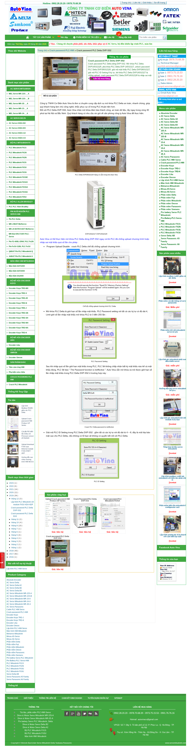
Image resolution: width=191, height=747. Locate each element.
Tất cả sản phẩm (42, 37)
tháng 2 (14, 544)
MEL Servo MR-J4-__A (18, 113)
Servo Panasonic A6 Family (18, 679)
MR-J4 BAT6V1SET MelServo (21, 229)
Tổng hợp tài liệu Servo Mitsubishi (172, 448)
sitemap (118, 698)
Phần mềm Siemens (15, 655)
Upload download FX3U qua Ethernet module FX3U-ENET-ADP (27, 448)
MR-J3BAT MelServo (17, 224)
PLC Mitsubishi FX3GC (18, 192)
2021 (11, 489)
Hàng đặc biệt (125, 37)
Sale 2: (171, 76)
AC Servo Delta (13, 583)
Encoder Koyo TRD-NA (18, 328)
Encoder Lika (14, 345)
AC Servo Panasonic (15, 607)
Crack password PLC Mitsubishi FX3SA (113, 500)
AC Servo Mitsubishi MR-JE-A (19, 604)
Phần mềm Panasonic (15, 652)
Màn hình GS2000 (16, 276)
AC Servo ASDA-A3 (17, 138)
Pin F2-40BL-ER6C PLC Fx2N (21, 241)
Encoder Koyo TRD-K (18, 333)
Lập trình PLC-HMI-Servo (17, 569)
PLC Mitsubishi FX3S (17, 162)
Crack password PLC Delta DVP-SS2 (57, 537)
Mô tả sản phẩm (50, 96)
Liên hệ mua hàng (101, 78)
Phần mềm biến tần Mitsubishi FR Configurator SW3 (173, 506)
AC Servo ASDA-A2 (17, 133)
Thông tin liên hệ (47, 698)
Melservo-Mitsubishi (15, 634)
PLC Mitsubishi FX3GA (18, 187)
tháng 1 (14, 548)
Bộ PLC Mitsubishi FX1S (35, 730)
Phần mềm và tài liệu (87, 37)
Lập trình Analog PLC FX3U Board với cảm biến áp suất (173, 536)
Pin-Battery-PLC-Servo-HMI (18, 661)
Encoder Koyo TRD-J (18, 308)
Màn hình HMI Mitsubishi (17, 631)
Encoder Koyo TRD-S (18, 293)
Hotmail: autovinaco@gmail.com (144, 719)
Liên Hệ (110, 37)
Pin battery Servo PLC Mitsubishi (20, 658)
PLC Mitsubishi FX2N (18, 157)
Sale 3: (171, 80)
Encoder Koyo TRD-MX (18, 288)
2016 (11, 557)
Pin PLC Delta (14, 219)
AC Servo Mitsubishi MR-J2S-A (19, 593)
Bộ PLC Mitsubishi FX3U (35, 733)
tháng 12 (15, 499)
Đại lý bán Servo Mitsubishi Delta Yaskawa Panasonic (50, 743)
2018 (11, 551)
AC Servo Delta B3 (14, 591)
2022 (11, 486)
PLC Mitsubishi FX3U (18, 167)
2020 (11, 492)
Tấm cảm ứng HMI (16, 367)
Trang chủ (42, 50)
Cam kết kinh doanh (72, 698)
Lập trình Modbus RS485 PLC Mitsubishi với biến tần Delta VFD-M (172, 478)
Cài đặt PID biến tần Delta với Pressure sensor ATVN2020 (27, 435)
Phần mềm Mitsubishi (15, 647)
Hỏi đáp (64, 37)
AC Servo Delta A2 (14, 585)
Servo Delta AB (13, 674)
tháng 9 (14, 526)
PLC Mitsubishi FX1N (18, 153)
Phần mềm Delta (13, 642)
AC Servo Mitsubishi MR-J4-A (19, 601)
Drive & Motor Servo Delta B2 (35, 724)
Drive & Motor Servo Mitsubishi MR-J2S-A (35, 715)
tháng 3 (14, 541)
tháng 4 (14, 538)
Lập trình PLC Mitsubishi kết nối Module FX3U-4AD (173, 419)
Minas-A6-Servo (13, 639)
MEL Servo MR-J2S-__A (19, 94)
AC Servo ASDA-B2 (17, 123)
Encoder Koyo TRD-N (18, 303)
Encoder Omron (15, 357)
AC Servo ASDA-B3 (17, 128)
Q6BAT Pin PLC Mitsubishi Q (21, 251)
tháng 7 (14, 529)
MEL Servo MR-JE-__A (18, 104)
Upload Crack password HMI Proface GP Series (26, 422)
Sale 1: (171, 72)
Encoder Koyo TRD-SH (18, 318)
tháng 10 (15, 522)
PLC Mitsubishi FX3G (18, 172)
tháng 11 (15, 519)
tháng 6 (14, 532)
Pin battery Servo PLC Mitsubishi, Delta (35, 721)
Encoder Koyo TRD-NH (18, 323)
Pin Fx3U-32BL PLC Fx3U (19, 246)
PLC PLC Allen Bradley (18, 207)
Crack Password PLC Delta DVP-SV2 (85, 500)
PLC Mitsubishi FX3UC (18, 182)
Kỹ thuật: (172, 59)
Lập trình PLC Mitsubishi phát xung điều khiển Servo (173, 360)
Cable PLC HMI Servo (15, 609)
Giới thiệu (28, 698)
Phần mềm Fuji (13, 644)
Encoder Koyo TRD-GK (18, 313)
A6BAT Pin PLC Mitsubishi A (21, 256)
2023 (11, 483)
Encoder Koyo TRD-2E (18, 298)
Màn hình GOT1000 (17, 266)
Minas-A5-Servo (13, 636)
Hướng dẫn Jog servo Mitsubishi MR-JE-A (173, 389)
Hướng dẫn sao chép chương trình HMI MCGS (27, 459)
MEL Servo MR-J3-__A (18, 108)
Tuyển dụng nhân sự (98, 698)
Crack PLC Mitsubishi (18, 385)
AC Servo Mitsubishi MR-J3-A (19, 599)
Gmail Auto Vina (168, 92)
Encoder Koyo (12, 615)
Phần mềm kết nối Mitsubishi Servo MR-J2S (173, 331)
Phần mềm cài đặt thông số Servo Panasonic (173, 302)
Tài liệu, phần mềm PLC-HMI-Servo (35, 712)
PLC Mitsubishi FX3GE (18, 177)
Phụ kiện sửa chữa (17, 372)
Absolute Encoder (14, 580)
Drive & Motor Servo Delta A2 (35, 727)
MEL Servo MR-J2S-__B (19, 99)
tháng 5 (14, 535)
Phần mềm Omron (14, 650)
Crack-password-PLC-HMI (17, 612)
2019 (11, 496)
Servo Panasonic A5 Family (18, 677)
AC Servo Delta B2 (14, 588)
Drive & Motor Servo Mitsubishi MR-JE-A (35, 718)
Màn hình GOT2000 (17, 271)
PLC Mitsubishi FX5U (18, 197)
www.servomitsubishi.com (175, 743)
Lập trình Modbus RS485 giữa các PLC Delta (27, 409)
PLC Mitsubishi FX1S (17, 148)
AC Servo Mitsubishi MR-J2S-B (19, 596)
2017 (11, 554)
